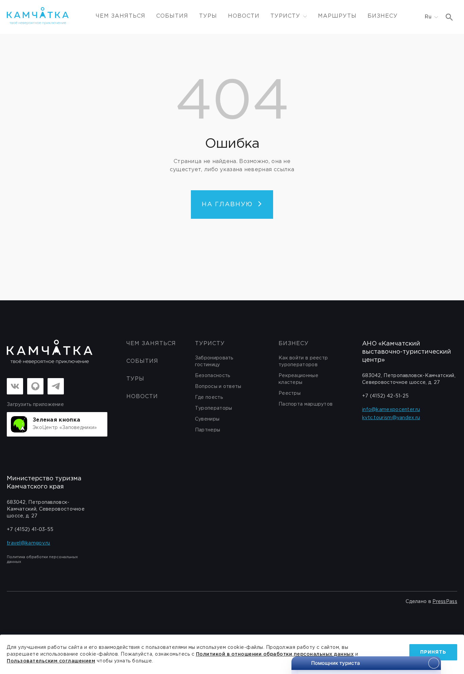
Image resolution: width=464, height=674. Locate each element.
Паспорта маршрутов (306, 404)
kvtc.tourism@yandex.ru (391, 418)
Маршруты (337, 16)
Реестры (290, 393)
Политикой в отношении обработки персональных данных (275, 654)
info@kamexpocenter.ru (391, 410)
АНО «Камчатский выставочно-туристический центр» (406, 352)
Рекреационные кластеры (298, 379)
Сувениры (207, 419)
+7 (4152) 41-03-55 (30, 530)
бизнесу (294, 343)
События (172, 16)
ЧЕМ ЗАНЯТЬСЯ (120, 16)
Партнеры (207, 430)
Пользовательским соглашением (51, 661)
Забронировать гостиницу (214, 361)
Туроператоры (213, 408)
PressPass (444, 602)
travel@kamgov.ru (28, 543)
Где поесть (209, 397)
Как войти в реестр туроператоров (303, 361)
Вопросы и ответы (218, 387)
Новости (244, 16)
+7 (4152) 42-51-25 (385, 396)
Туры (208, 16)
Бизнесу (383, 16)
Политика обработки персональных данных (42, 559)
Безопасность (212, 376)
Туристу (210, 343)
